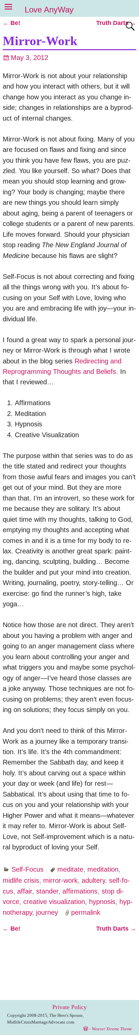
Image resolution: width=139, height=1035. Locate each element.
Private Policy (69, 1007)
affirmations (80, 891)
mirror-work (60, 880)
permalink (85, 912)
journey (47, 912)
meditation (102, 869)
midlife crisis (21, 880)
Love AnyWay (49, 9)
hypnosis (102, 901)
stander (47, 891)
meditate (70, 869)
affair (24, 891)
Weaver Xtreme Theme (112, 1028)
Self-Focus (27, 869)
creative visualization (54, 901)
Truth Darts (116, 23)
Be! (11, 23)
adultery (93, 880)
